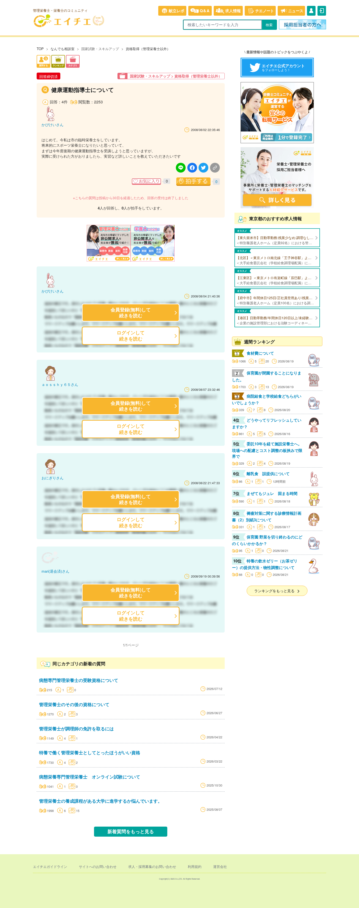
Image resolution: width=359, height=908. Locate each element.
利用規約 (194, 866)
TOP (40, 48)
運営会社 (220, 866)
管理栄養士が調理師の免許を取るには (76, 728)
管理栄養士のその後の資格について (74, 704)
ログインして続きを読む (131, 335)
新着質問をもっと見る (130, 831)
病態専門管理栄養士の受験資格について (78, 680)
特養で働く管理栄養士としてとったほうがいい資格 (89, 752)
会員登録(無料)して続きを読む (131, 312)
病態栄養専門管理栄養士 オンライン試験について (89, 777)
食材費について (260, 353)
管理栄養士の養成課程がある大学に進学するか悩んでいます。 (100, 801)
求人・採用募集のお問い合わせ (152, 866)
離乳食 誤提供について (268, 473)
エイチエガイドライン (50, 866)
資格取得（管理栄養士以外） (148, 48)
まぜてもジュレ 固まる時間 (272, 493)
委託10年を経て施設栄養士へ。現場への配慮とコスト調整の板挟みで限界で (267, 450)
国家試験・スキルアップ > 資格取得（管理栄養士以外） (176, 76)
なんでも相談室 (62, 48)
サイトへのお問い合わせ (97, 866)
